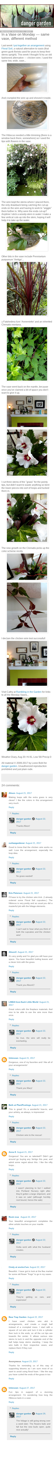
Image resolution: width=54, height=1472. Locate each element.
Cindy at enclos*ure (19, 1267)
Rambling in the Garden (29, 692)
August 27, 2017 (27, 1388)
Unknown (13, 1058)
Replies (15, 813)
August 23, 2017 (30, 1361)
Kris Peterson (15, 893)
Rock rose (14, 1217)
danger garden (9, 766)
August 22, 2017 (28, 1217)
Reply (11, 807)
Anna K (12, 1152)
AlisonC (13, 952)
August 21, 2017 (24, 793)
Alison (12, 793)
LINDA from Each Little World (23, 1002)
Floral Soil (7, 48)
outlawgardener (17, 843)
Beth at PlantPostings (20, 1105)
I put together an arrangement (28, 45)
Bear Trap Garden (18, 1317)
